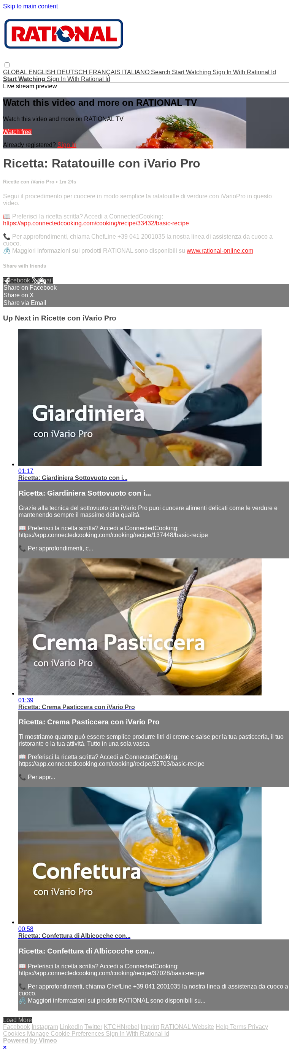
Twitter (93, 1027)
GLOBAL (16, 72)
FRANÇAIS (105, 72)
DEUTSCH (73, 72)
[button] (7, 64)
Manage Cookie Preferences (66, 1033)
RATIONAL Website (187, 1027)
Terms (239, 1027)
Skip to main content (30, 6)
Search (161, 72)
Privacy (258, 1027)
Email (45, 280)
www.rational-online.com (220, 250)
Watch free (17, 132)
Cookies (15, 1033)
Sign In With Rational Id (244, 72)
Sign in (66, 145)
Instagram (45, 1027)
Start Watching (192, 72)
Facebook (17, 280)
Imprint (150, 1027)
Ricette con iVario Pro (29, 182)
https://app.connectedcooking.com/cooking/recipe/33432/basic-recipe (96, 223)
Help (223, 1027)
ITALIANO (136, 72)
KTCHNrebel (121, 1027)
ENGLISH (43, 72)
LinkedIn (71, 1027)
